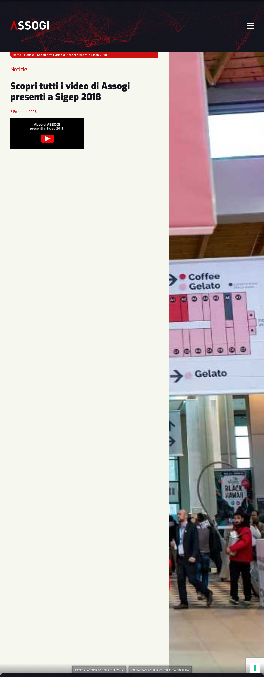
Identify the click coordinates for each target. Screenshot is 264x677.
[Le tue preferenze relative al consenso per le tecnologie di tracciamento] (255, 668)
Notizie (29, 55)
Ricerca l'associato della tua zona (99, 670)
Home (17, 55)
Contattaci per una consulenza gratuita (160, 670)
